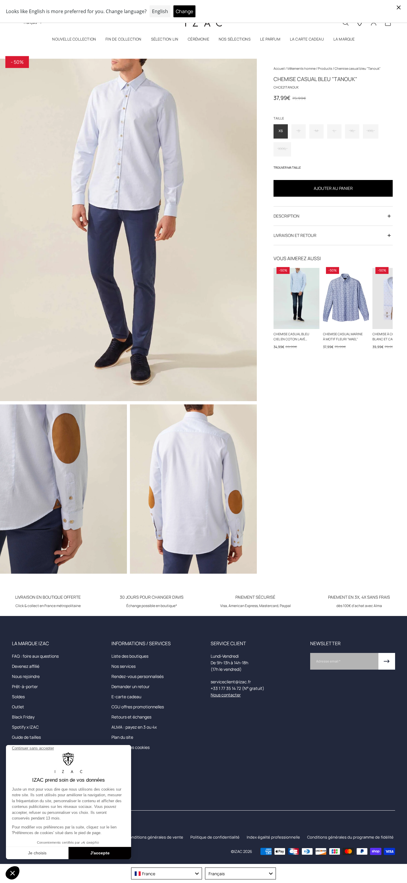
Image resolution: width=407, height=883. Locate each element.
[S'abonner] (386, 661)
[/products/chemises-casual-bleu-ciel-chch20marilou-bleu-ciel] (296, 298)
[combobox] (166, 873)
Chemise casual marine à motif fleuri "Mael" (343, 336)
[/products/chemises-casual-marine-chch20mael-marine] (346, 298)
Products (325, 68)
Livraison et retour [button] (295, 235)
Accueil (279, 68)
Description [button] (286, 216)
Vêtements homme (301, 68)
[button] (74, 40)
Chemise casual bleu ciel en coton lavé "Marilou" (291, 337)
